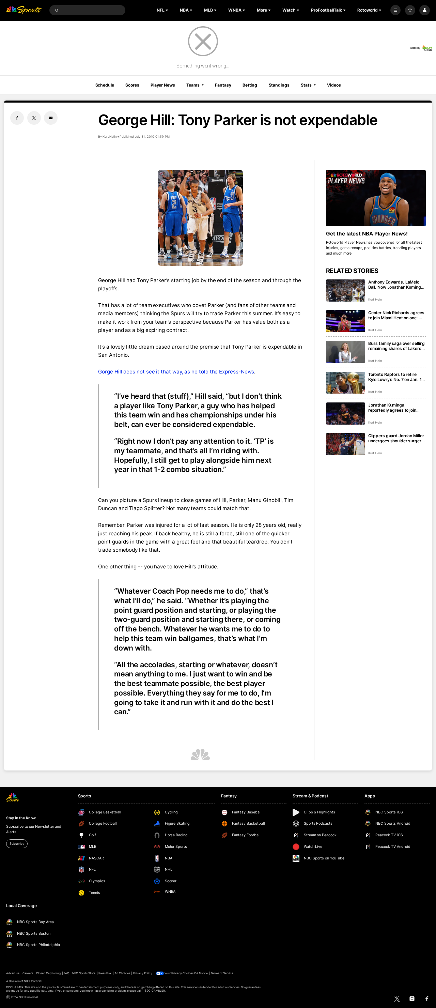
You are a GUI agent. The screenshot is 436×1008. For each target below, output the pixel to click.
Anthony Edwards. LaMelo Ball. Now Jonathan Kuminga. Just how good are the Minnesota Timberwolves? (396, 284)
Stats (306, 85)
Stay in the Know (20, 818)
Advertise (12, 973)
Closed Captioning (48, 973)
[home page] (24, 10)
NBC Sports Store (83, 973)
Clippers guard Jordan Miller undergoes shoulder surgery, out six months (396, 438)
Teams (192, 85)
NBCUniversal (33, 981)
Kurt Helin (109, 136)
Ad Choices (122, 973)
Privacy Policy (143, 973)
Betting (250, 85)
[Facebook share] (17, 118)
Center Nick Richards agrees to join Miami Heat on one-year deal (396, 315)
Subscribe (17, 843)
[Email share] (51, 118)
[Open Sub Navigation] (168, 10)
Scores (132, 85)
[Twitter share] (34, 118)
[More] (395, 10)
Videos (334, 85)
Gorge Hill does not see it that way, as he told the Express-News (176, 371)
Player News (163, 85)
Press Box (104, 973)
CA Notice (201, 973)
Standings (279, 85)
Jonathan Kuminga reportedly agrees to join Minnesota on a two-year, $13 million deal (393, 407)
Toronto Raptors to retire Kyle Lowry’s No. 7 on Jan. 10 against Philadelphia (396, 377)
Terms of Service (222, 973)
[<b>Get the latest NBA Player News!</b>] (376, 198)
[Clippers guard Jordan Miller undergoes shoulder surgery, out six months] (345, 444)
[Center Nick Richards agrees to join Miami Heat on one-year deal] (345, 321)
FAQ (66, 973)
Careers (27, 973)
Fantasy (223, 85)
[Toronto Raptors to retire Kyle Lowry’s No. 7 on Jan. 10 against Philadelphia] (345, 383)
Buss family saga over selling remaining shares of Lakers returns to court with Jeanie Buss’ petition (396, 346)
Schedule (104, 85)
